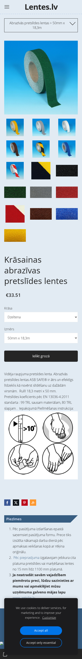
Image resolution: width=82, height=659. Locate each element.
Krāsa (8, 308)
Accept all (41, 630)
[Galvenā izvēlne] (7, 7)
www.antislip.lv (24, 598)
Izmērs (9, 329)
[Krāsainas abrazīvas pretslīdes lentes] (15, 127)
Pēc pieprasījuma (26, 557)
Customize (49, 618)
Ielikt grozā (41, 356)
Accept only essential (41, 643)
